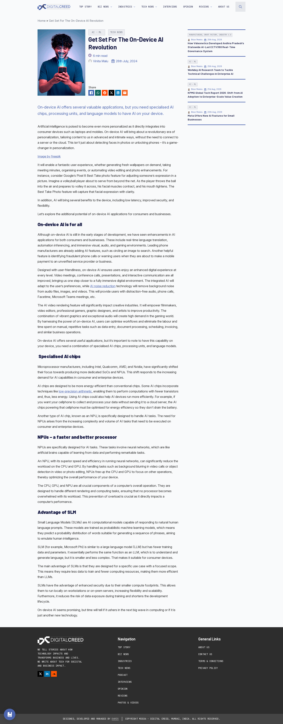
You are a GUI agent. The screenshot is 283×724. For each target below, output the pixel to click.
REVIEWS (204, 6)
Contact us (205, 654)
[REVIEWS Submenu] (210, 6)
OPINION (188, 6)
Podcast (123, 675)
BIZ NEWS (103, 6)
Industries (125, 661)
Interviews (125, 681)
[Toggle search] (240, 7)
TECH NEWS (147, 6)
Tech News (124, 668)
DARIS (115, 718)
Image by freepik (49, 156)
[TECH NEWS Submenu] (155, 6)
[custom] (54, 674)
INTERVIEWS (170, 6)
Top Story (85, 6)
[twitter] (40, 674)
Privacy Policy (208, 668)
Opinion (123, 688)
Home (42, 20)
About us (223, 6)
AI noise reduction (103, 286)
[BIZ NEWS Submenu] (110, 6)
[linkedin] (47, 674)
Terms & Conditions (210, 661)
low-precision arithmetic (75, 391)
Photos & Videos (128, 702)
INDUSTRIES (125, 6)
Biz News (123, 654)
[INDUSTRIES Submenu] (133, 6)
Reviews (123, 695)
